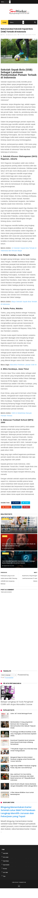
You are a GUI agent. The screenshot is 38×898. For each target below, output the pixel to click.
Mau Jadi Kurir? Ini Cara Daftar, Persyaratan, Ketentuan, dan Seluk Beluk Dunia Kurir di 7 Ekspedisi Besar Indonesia (22, 777)
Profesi (34, 34)
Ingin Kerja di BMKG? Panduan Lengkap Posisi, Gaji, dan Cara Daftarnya (23, 767)
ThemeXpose (22, 882)
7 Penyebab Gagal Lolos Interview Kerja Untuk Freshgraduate (23, 750)
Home (4, 22)
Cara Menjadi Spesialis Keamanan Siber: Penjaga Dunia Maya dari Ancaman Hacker (18, 562)
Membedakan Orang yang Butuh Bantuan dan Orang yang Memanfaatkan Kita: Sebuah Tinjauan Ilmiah (23, 725)
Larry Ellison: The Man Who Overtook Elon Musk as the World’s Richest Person (18, 545)
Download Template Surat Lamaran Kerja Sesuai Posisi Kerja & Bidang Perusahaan (22, 742)
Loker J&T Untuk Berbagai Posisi (21, 713)
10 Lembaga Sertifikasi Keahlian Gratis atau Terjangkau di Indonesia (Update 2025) (23, 734)
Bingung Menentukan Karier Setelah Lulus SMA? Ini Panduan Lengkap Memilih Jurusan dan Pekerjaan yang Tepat (18, 526)
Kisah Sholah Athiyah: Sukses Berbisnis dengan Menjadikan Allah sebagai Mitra (23, 785)
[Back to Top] (19, 886)
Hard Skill (22, 34)
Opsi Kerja (5, 553)
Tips (4, 876)
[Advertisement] (19, 645)
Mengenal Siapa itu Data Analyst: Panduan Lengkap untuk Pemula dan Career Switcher (22, 759)
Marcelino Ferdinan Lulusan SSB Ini (23, 365)
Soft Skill (5, 872)
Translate (8, 677)
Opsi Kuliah (28, 34)
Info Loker (5, 857)
